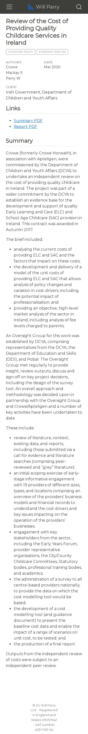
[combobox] (79, 6)
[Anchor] (23, 107)
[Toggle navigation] (9, 7)
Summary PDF (28, 120)
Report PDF (25, 126)
